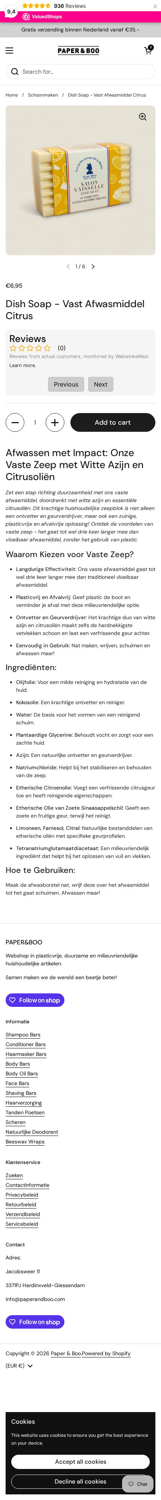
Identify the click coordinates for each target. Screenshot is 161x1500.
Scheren (15, 1122)
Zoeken (14, 1175)
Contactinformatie (27, 1185)
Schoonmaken (43, 95)
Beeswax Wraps (25, 1141)
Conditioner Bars (26, 1044)
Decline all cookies (80, 1481)
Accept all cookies (80, 1462)
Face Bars (17, 1083)
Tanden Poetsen (25, 1112)
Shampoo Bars (23, 1034)
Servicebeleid (22, 1224)
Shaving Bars (21, 1093)
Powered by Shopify (106, 1353)
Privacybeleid (22, 1194)
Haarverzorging (24, 1102)
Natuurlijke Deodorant (32, 1131)
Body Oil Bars (22, 1073)
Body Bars (18, 1063)
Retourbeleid (21, 1204)
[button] (147, 50)
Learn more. (22, 365)
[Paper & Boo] (79, 50)
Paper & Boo (66, 1353)
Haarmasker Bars (26, 1054)
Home (12, 95)
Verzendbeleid (23, 1214)
